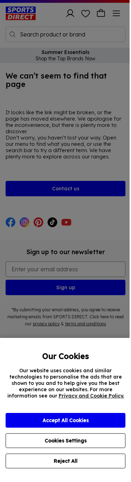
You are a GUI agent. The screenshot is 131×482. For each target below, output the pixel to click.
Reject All (66, 461)
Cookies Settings (66, 440)
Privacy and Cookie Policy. (91, 396)
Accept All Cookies (66, 420)
